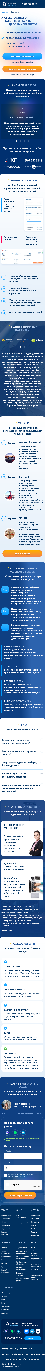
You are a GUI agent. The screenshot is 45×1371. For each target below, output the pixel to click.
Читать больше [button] (9, 930)
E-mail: (8, 1163)
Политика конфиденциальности (17, 1348)
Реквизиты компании (11, 1359)
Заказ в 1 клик (33, 1338)
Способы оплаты (31, 1359)
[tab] (16, 141)
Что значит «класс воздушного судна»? (19, 753)
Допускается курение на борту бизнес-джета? (19, 764)
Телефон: (9, 1151)
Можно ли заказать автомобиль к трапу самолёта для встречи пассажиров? (21, 788)
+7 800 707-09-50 (29, 4)
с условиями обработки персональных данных (20, 1175)
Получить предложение (20, 1195)
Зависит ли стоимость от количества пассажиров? (16, 741)
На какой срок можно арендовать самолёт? (14, 775)
